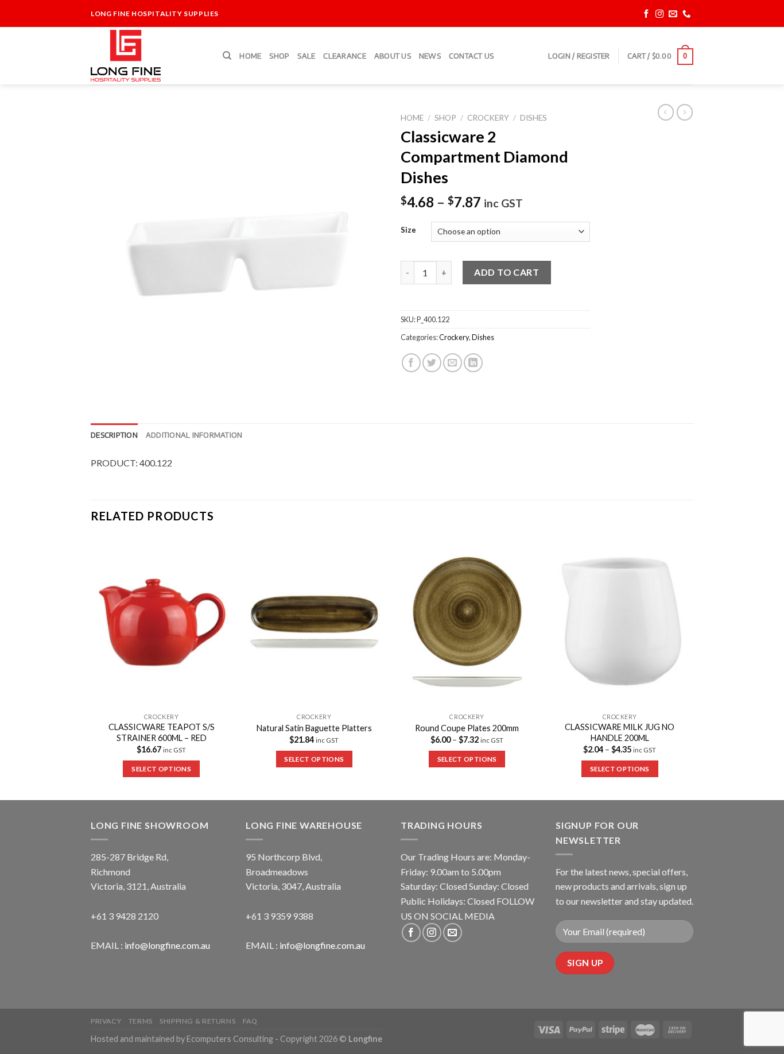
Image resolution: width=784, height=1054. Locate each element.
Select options (161, 769)
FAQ (250, 1021)
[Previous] (91, 667)
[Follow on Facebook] (646, 14)
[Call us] (686, 14)
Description (114, 434)
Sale (306, 55)
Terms (141, 1021)
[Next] (689, 667)
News (430, 55)
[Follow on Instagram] (659, 14)
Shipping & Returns (197, 1021)
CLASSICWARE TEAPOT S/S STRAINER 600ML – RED (161, 732)
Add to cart (506, 272)
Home (250, 55)
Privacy (106, 1021)
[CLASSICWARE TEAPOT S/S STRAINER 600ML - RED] (161, 622)
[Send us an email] (673, 14)
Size (408, 230)
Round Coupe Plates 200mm (467, 728)
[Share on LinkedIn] (473, 362)
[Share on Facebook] (411, 362)
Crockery (488, 117)
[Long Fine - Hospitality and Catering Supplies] (148, 55)
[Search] (227, 56)
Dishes (533, 117)
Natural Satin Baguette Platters (314, 728)
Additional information (194, 434)
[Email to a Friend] (452, 362)
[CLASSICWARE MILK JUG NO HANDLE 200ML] (620, 622)
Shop (279, 55)
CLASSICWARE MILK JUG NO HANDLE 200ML (619, 732)
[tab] (114, 434)
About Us (392, 55)
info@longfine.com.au (167, 945)
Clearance (344, 55)
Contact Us (471, 55)
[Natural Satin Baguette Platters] (314, 622)
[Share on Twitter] (431, 362)
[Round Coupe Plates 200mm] (467, 622)
